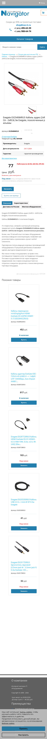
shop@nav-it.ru (23, 25)
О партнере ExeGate (9, 136)
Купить (24, 340)
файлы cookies (26, 712)
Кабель (4, 56)
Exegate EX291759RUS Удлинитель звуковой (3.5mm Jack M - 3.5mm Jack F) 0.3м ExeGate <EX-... (24, 566)
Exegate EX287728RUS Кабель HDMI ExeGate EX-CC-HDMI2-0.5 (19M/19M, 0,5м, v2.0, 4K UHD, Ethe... (24, 440)
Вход (43, 3)
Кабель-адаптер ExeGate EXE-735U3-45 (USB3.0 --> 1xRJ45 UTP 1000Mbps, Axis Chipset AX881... (23, 378)
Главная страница (8, 54)
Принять (23, 729)
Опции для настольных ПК (28, 54)
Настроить (23, 735)
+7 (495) (22, 31)
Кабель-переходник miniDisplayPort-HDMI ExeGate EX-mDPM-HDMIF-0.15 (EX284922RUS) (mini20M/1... (22, 315)
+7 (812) (22, 28)
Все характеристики (9, 158)
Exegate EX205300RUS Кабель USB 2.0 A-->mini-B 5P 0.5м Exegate (24, 502)
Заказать (8, 189)
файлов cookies (8, 723)
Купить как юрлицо (11, 195)
